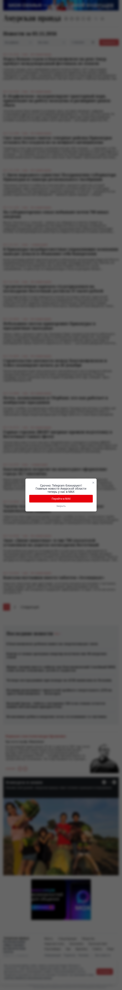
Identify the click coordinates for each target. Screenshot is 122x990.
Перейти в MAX (61, 498)
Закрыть (61, 505)
